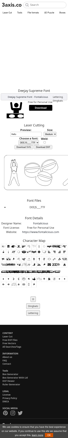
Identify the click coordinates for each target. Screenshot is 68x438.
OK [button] (49, 435)
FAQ (4, 360)
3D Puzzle (49, 12)
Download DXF (43, 147)
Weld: (44, 139)
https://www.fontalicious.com (40, 232)
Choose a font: (28, 138)
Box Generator (10, 374)
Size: (50, 130)
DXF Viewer (8, 381)
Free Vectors (9, 343)
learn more (37, 435)
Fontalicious (41, 96)
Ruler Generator (11, 384)
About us (7, 357)
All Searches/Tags (11, 346)
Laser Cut (7, 12)
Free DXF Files (9, 340)
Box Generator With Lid (15, 377)
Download (41, 107)
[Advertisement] (34, 51)
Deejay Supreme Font (20, 96)
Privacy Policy (9, 398)
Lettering (58, 96)
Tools (19, 12)
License (6, 394)
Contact (6, 363)
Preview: (26, 130)
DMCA (5, 401)
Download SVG (24, 147)
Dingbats (58, 100)
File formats (33, 12)
